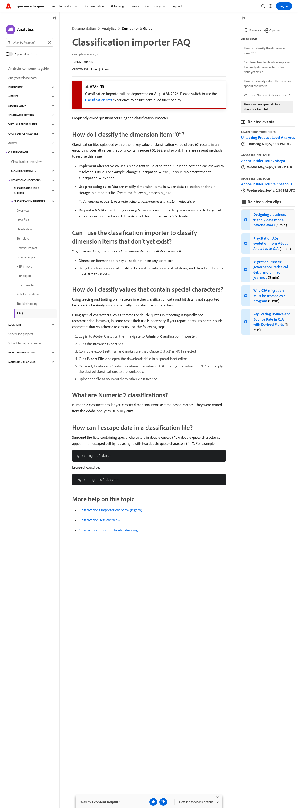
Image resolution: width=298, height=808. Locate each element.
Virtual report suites (22, 124)
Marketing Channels (22, 361)
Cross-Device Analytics (23, 133)
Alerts (12, 143)
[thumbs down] (163, 802)
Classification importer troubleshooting (108, 530)
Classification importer (29, 201)
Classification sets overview (99, 520)
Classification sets (98, 100)
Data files (23, 220)
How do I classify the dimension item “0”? (264, 50)
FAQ (20, 313)
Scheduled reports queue (24, 343)
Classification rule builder (26, 191)
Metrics (88, 62)
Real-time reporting (21, 352)
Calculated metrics (21, 115)
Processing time (27, 285)
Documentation (84, 28)
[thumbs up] (153, 802)
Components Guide (137, 28)
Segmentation (17, 105)
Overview (23, 210)
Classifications (18, 152)
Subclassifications (28, 294)
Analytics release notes (22, 78)
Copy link (274, 30)
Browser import (27, 248)
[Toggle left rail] (54, 18)
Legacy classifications (26, 180)
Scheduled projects (20, 334)
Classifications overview (26, 162)
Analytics (109, 28)
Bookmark (255, 30)
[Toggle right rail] (243, 18)
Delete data (24, 229)
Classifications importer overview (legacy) (110, 510)
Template (23, 238)
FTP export (24, 276)
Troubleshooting (27, 304)
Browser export (26, 257)
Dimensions (15, 87)
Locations (15, 324)
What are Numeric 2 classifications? (267, 95)
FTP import (24, 266)
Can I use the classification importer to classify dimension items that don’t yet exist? (267, 67)
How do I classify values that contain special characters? (267, 83)
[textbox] (29, 42)
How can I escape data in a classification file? (262, 106)
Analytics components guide (28, 68)
